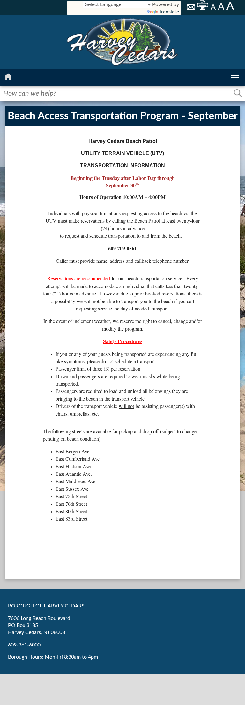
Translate (169, 11)
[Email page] (191, 8)
